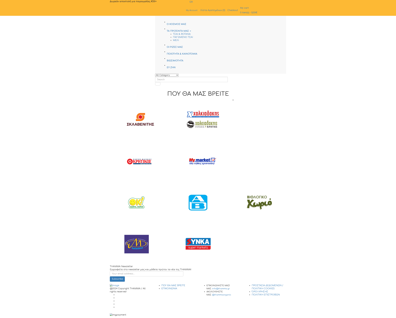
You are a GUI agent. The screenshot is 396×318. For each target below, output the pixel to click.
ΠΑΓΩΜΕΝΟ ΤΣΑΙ (183, 37)
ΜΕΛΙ (176, 40)
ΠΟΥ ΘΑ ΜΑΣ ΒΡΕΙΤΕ (173, 285)
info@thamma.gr (221, 289)
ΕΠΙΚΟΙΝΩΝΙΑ (169, 288)
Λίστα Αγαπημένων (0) (212, 10)
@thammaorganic (221, 295)
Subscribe (117, 279)
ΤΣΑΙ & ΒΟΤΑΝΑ (182, 34)
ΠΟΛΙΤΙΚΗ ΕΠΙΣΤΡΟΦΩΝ (266, 295)
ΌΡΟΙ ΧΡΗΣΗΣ (260, 291)
